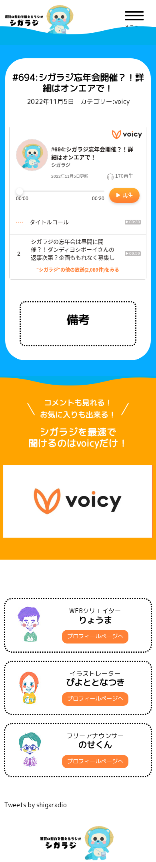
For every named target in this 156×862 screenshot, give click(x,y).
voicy (122, 101)
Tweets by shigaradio (35, 804)
